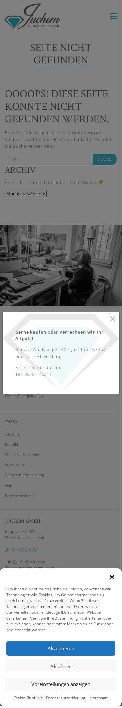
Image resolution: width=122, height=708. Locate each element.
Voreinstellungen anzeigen (60, 684)
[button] (112, 576)
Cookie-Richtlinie (28, 698)
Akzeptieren (61, 648)
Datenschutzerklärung (65, 698)
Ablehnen (61, 666)
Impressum (98, 698)
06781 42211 (38, 374)
